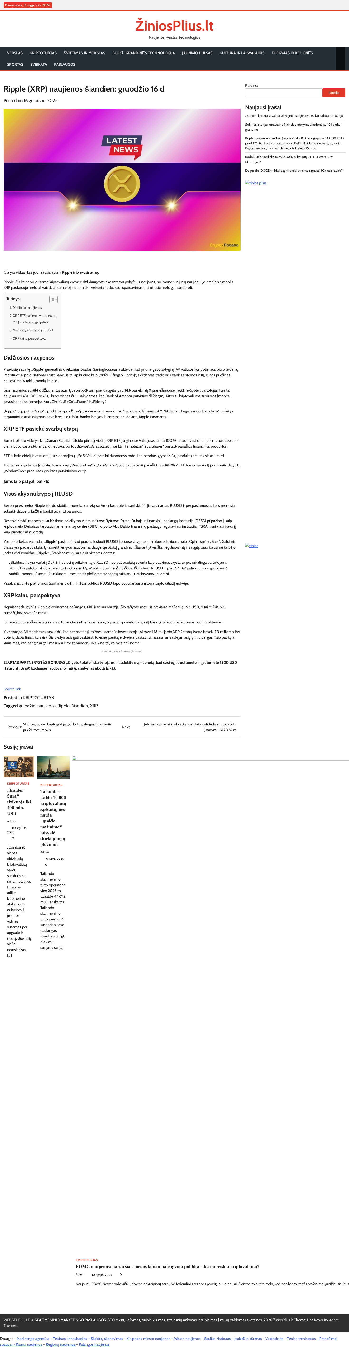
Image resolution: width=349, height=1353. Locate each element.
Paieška (251, 85)
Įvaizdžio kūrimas (248, 1338)
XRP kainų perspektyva (29, 338)
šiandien (79, 705)
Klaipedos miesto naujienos (148, 1338)
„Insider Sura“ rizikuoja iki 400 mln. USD (19, 802)
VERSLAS (15, 53)
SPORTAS (15, 64)
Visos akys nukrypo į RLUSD (33, 330)
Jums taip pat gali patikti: (33, 322)
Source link (12, 689)
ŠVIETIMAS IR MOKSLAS (84, 53)
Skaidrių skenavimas (107, 1338)
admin (11, 821)
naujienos (46, 705)
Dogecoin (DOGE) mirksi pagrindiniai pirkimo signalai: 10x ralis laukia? (294, 170)
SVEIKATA (38, 64)
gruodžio (27, 705)
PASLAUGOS (64, 64)
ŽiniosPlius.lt (174, 25)
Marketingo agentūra (33, 1338)
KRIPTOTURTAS (43, 53)
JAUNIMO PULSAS (197, 53)
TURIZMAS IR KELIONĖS (292, 53)
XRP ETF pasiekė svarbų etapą (35, 316)
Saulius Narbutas (217, 1338)
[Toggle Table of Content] (51, 300)
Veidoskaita (274, 1338)
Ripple (63, 705)
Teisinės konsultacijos (70, 1338)
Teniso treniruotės (301, 1338)
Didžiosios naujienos (27, 307)
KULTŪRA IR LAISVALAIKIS (242, 53)
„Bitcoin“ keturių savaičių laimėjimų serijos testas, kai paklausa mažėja (294, 116)
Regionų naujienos (60, 1344)
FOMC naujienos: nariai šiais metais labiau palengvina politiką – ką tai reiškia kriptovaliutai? (167, 1266)
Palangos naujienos (94, 1344)
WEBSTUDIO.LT (17, 1320)
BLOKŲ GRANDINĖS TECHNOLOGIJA (143, 53)
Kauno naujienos (29, 1344)
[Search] (340, 58)
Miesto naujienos (187, 1338)
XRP (94, 705)
